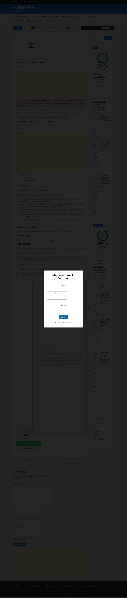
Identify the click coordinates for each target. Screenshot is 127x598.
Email (63, 306)
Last (57, 301)
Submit (63, 317)
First (56, 293)
